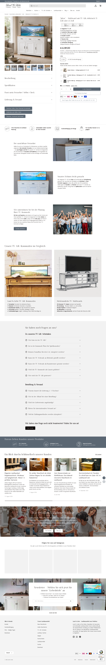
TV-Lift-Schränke (45, 10)
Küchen (36, 10)
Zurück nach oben (53, 612)
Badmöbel (28, 10)
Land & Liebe (10, 659)
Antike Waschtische (42, 627)
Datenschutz (80, 659)
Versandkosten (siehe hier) (92, 52)
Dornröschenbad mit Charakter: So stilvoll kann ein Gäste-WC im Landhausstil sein (90, 475)
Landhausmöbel (57, 10)
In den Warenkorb (87, 89)
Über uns (72, 10)
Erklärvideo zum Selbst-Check (14, 112)
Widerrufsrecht (92, 659)
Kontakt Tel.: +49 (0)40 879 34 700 (21, 1)
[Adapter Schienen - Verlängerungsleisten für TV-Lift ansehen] (65, 70)
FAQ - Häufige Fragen (10, 630)
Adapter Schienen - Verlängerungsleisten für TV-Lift (78, 70)
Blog (66, 10)
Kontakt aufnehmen (20, 228)
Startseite (6, 14)
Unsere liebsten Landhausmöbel (15, 14)
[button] (100, 5)
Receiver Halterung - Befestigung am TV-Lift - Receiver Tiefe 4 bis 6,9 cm (81, 81)
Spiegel (39, 635)
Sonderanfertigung (9, 627)
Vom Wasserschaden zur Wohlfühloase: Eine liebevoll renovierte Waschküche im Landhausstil (63, 476)
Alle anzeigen (98, 454)
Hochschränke (40, 638)
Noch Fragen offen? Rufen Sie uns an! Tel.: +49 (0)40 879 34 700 (78, 100)
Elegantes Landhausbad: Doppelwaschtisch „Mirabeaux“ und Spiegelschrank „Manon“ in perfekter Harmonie (15, 476)
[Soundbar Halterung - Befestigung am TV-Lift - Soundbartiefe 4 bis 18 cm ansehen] (65, 76)
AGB (75, 659)
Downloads (7, 633)
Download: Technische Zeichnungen (15, 116)
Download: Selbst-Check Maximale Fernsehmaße (18, 108)
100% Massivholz (8, 1)
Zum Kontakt (30, 428)
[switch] (101, 659)
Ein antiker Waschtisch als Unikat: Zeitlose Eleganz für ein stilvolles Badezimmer (40, 475)
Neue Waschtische (41, 624)
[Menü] (104, 650)
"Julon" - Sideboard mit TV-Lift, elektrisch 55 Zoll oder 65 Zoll (30, 14)
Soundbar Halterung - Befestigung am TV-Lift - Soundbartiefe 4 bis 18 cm (81, 75)
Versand (86, 659)
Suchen (39, 644)
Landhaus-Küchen (41, 633)
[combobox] (57, 5)
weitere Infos (74, 85)
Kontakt (78, 10)
